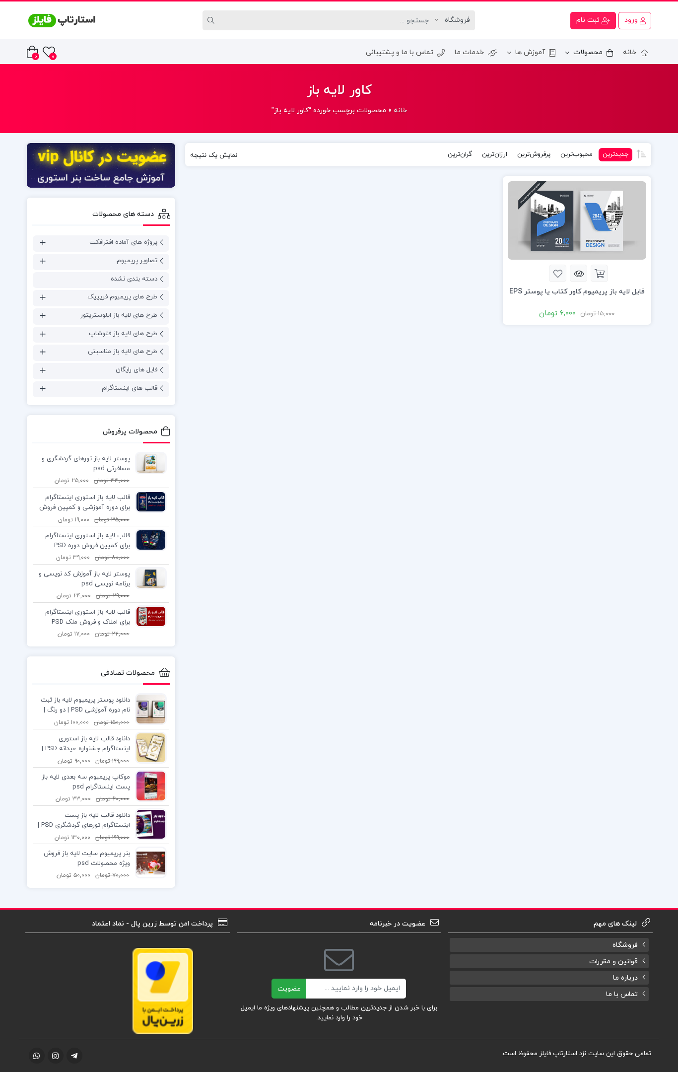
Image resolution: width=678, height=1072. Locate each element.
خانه (629, 52)
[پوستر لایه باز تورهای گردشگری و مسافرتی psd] (148, 462)
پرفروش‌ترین (533, 154)
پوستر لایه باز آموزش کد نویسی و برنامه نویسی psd (84, 579)
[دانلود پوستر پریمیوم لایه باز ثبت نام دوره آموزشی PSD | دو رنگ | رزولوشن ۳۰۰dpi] (148, 708)
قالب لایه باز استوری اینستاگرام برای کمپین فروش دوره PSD (87, 540)
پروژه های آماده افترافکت (123, 242)
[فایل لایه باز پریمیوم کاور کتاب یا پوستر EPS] (577, 220)
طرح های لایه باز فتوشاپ (123, 333)
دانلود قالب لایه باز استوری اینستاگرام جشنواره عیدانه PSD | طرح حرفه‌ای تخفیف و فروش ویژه (84, 744)
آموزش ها (530, 52)
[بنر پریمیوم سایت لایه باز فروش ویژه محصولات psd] (148, 862)
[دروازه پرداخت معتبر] (163, 990)
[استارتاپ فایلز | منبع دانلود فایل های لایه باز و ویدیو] (61, 20)
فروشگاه (625, 945)
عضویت (289, 989)
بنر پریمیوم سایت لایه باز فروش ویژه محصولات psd (87, 858)
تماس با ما (622, 994)
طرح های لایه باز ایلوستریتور (118, 315)
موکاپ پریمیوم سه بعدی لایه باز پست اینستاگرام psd (86, 782)
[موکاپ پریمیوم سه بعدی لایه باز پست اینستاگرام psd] (148, 785)
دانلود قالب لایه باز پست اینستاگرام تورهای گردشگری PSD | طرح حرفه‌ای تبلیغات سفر (84, 821)
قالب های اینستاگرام (129, 388)
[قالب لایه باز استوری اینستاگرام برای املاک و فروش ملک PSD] (148, 616)
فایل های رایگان (136, 369)
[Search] (212, 20)
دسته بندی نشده (134, 279)
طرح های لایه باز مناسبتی (122, 351)
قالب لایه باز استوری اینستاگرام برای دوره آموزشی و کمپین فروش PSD (84, 503)
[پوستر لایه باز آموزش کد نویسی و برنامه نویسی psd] (148, 577)
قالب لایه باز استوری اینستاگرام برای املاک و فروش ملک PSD (87, 617)
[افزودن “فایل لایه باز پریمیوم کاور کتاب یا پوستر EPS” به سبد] (599, 273)
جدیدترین (615, 154)
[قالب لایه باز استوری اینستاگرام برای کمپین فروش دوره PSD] (148, 539)
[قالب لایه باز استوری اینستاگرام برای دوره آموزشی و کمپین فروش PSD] (148, 501)
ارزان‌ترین (494, 154)
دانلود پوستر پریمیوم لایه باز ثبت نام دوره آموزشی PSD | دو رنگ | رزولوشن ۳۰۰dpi (85, 705)
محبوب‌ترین (576, 154)
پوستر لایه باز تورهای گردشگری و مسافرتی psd (86, 463)
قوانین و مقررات (613, 961)
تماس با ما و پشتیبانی (399, 52)
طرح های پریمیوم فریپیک (122, 296)
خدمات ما (469, 52)
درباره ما (625, 978)
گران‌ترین (460, 154)
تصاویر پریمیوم (137, 260)
